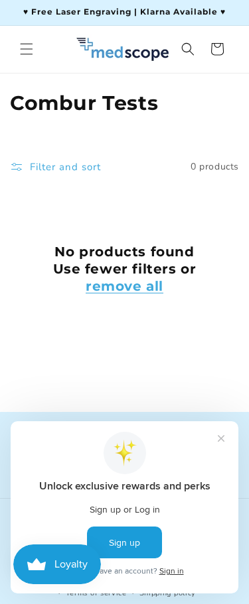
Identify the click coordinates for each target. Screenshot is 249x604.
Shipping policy (168, 593)
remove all (124, 286)
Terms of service (96, 593)
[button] (26, 49)
